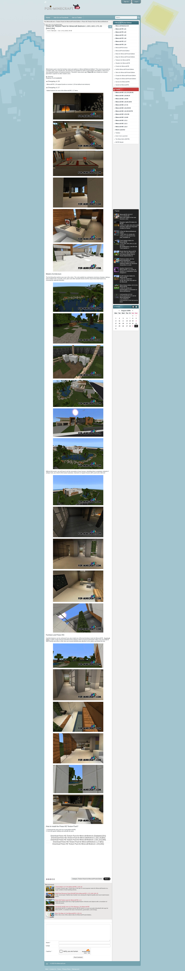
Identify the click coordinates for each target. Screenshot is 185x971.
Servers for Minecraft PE (123, 82)
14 (130, 321)
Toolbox (118, 133)
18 (119, 323)
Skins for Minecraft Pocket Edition (125, 72)
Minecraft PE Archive (122, 47)
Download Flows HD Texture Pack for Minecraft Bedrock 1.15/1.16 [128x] (78, 840)
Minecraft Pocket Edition (123, 51)
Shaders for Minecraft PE (123, 63)
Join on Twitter (77, 17)
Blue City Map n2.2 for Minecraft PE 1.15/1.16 (68, 913)
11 (119, 321)
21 (130, 323)
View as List (136, 307)
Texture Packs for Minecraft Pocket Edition (68, 21)
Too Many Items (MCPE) (123, 139)
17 (116, 323)
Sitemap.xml (75, 969)
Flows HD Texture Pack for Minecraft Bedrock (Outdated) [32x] (82, 836)
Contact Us (53, 969)
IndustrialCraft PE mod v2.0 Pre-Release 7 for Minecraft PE (72, 907)
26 (123, 326)
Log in (136, 1)
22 (133, 323)
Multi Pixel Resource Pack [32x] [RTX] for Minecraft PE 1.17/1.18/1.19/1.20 (76, 893)
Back (106, 879)
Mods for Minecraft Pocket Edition (125, 54)
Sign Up (126, 1)
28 (130, 326)
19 (123, 323)
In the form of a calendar (133, 307)
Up (47, 963)
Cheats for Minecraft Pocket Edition (126, 75)
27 (127, 326)
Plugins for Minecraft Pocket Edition (126, 78)
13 (127, 321)
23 (136, 323)
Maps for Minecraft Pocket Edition (125, 57)
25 (119, 326)
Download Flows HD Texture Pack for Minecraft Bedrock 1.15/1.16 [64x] (78, 838)
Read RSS (45, 2)
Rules (59, 969)
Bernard (53, 30)
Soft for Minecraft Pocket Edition (125, 69)
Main (62, 8)
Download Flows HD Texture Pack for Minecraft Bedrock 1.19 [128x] (78, 844)
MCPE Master (120, 142)
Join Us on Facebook (61, 17)
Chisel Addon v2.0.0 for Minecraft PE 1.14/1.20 (68, 887)
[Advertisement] (126, 177)
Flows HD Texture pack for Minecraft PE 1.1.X (68, 900)
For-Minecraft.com (49, 21)
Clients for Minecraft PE (122, 66)
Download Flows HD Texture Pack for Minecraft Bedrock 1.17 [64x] (78, 842)
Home (48, 17)
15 (133, 321)
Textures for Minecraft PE (123, 60)
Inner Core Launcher (122, 136)
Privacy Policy (66, 969)
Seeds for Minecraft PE (122, 85)
